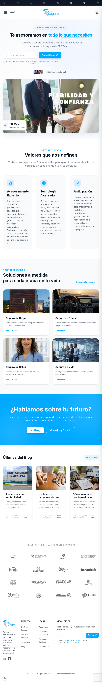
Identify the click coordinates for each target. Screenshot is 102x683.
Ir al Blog (35, 430)
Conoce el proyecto (86, 282)
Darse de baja (45, 646)
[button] (97, 12)
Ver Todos (91, 457)
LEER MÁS (25, 517)
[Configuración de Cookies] (4, 678)
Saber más (11, 330)
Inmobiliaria (25, 642)
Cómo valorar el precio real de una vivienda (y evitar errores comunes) (84, 499)
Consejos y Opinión (60, 430)
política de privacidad (29, 61)
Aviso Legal (43, 627)
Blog (23, 646)
